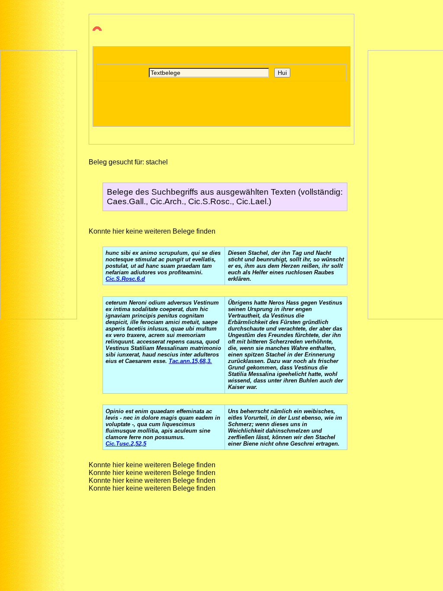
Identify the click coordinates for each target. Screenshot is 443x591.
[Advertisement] (38, 184)
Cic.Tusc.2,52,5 (126, 443)
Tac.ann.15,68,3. (190, 361)
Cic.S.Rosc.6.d (125, 279)
